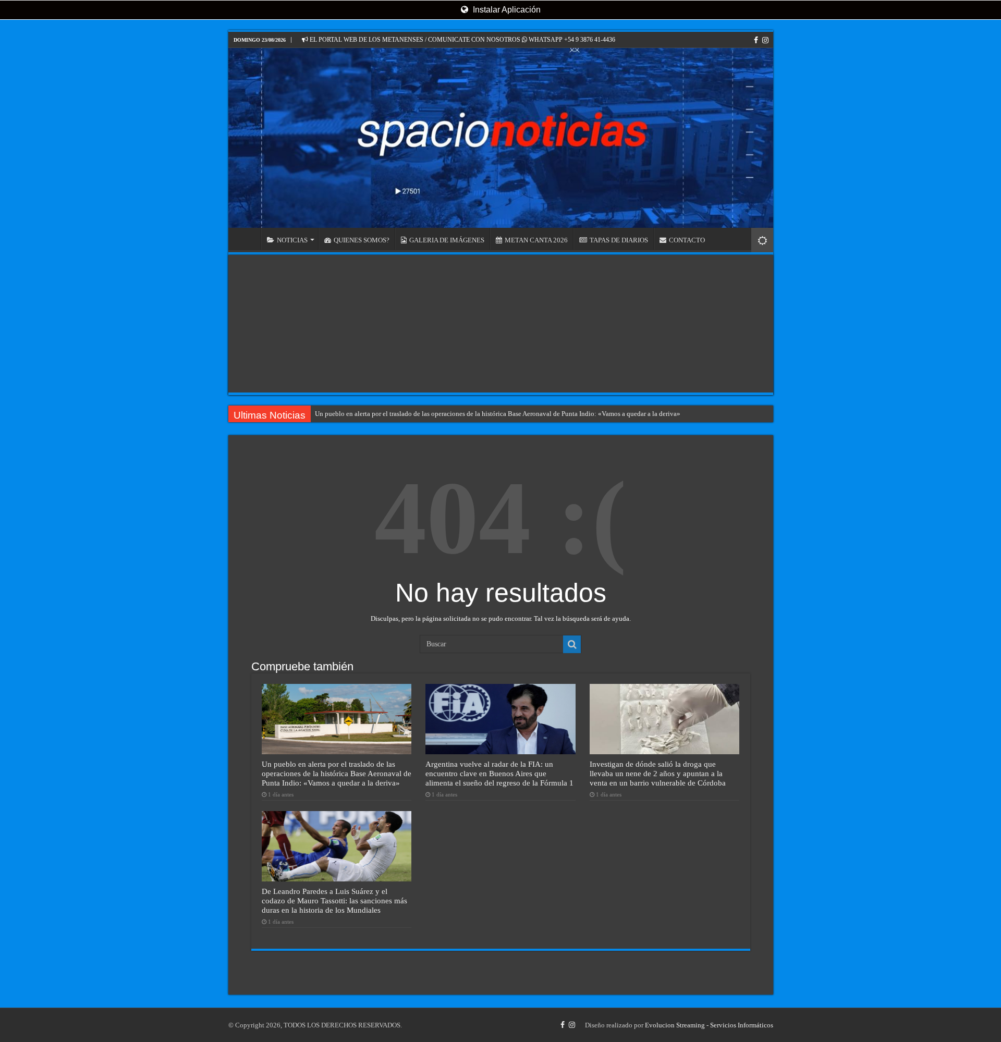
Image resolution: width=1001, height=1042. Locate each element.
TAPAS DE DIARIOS (619, 240)
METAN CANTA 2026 (536, 240)
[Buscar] (572, 644)
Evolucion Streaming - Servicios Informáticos (709, 1025)
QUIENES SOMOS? (361, 240)
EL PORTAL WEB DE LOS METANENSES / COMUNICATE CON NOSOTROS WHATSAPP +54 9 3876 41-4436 (461, 39)
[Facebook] (756, 40)
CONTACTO (687, 240)
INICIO (247, 239)
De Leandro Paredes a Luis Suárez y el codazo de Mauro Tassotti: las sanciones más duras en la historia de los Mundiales (334, 900)
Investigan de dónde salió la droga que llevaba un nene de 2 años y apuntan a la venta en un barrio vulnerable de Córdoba (658, 773)
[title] (762, 240)
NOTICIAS (292, 240)
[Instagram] (765, 40)
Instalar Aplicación (506, 9)
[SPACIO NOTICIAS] (500, 138)
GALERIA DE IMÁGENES (446, 240)
